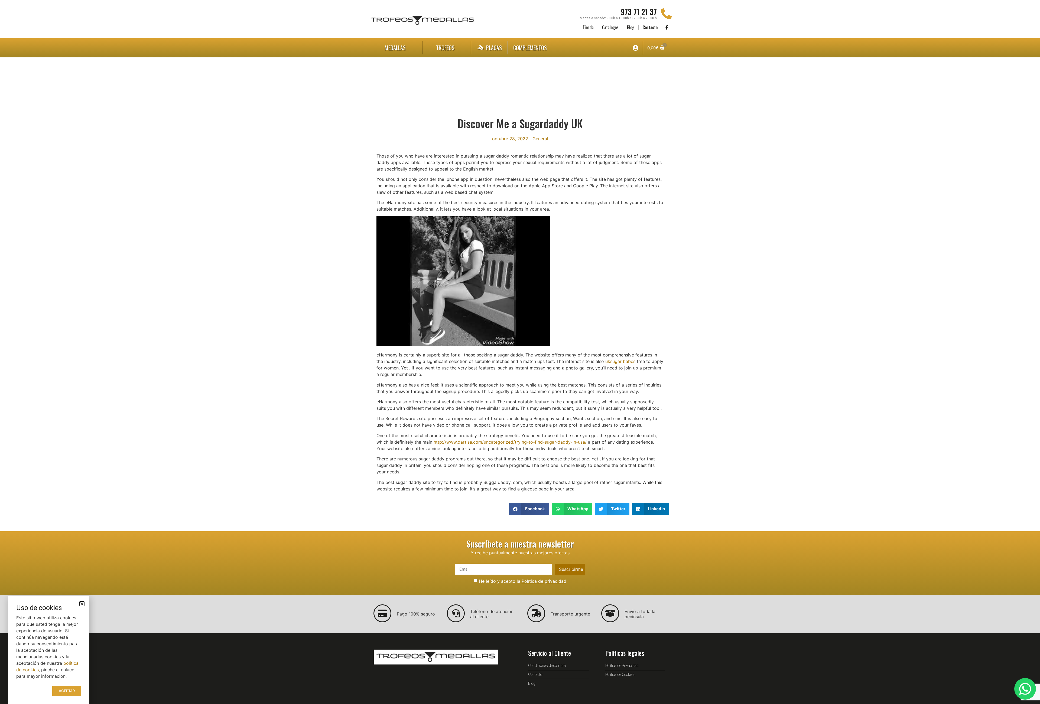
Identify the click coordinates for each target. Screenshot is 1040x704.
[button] (529, 509)
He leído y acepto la (522, 581)
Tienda (588, 27)
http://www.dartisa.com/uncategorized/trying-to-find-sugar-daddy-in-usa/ (510, 442)
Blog (630, 27)
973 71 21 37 (639, 11)
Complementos (530, 48)
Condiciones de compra (547, 665)
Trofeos (445, 48)
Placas (494, 48)
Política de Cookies (620, 674)
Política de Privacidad (622, 665)
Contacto (650, 27)
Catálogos (610, 27)
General (540, 138)
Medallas (395, 48)
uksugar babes (620, 361)
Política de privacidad (544, 581)
